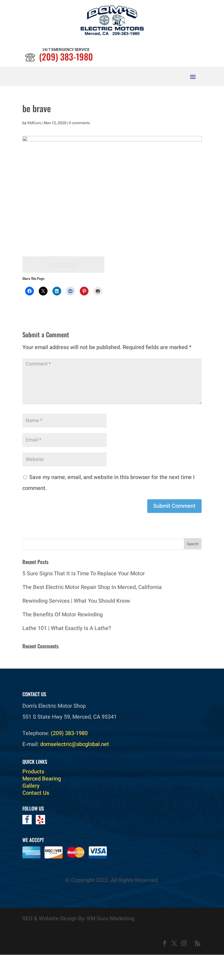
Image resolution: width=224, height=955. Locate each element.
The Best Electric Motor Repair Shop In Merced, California (92, 587)
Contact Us (35, 793)
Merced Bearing (41, 779)
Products (33, 772)
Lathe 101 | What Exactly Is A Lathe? (66, 628)
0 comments (79, 123)
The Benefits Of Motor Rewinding (62, 615)
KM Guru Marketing (110, 918)
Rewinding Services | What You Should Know (76, 601)
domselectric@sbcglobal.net (74, 744)
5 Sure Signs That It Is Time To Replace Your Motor (83, 573)
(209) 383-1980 (66, 56)
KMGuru (34, 123)
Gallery (31, 786)
